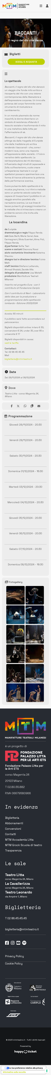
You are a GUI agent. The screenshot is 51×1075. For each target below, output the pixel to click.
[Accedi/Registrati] (47, 6)
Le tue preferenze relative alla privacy (26, 1068)
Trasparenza (13, 850)
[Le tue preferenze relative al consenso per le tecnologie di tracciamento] (47, 1071)
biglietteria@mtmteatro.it (18, 359)
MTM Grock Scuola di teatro (23, 845)
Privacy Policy (14, 956)
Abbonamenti (14, 823)
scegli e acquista (26, 61)
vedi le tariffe (12, 343)
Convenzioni (13, 829)
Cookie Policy (14, 963)
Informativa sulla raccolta (14, 1072)
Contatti (10, 834)
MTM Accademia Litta (19, 839)
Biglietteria (12, 818)
